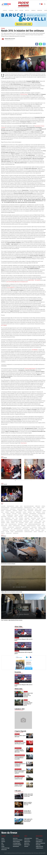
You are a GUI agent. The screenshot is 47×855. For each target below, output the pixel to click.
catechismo (21, 519)
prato (29, 519)
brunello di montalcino (19, 531)
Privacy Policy (38, 844)
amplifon (38, 507)
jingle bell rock (15, 533)
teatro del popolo (20, 530)
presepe (38, 518)
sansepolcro (23, 525)
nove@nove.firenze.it (39, 848)
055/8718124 (31, 280)
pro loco (36, 521)
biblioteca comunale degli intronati (35, 524)
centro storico (33, 518)
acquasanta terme (26, 527)
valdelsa (7, 522)
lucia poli (7, 531)
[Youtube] (42, 4)
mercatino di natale (41, 528)
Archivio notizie (4, 849)
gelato (41, 516)
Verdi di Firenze (23, 94)
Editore (37, 838)
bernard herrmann (38, 510)
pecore (33, 519)
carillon (12, 531)
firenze (43, 507)
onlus (34, 507)
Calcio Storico (15, 838)
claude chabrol (18, 512)
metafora (37, 519)
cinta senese (21, 522)
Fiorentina (39, 10)
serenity (38, 525)
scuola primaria (12, 530)
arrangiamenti (8, 510)
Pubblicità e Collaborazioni (40, 843)
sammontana (36, 516)
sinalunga (31, 528)
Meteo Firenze (26, 843)
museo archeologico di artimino (16, 521)
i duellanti (7, 512)
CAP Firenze (26, 846)
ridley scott (12, 512)
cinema (25, 510)
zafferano (12, 522)
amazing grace (9, 533)
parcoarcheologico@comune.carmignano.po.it (17, 281)
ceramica (31, 522)
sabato (43, 530)
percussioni (8, 513)
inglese (40, 509)
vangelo (17, 506)
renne (17, 518)
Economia (11, 10)
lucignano (4, 527)
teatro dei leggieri (37, 522)
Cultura (21, 10)
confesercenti (25, 513)
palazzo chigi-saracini (12, 524)
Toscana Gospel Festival (30, 368)
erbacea (10, 525)
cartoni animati (13, 509)
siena (6, 524)
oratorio (32, 530)
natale (4, 515)
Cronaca (5, 10)
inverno (31, 521)
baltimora (43, 525)
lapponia (39, 527)
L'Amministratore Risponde (17, 839)
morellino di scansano (28, 531)
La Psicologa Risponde (16, 843)
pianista (2, 510)
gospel (26, 519)
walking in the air (30, 509)
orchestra (24, 512)
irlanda (25, 516)
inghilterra (30, 516)
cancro (4, 513)
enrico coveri (14, 513)
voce (34, 512)
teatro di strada (27, 515)
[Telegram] (44, 44)
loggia (40, 521)
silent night (20, 516)
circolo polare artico (17, 528)
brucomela (21, 518)
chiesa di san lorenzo (8, 519)
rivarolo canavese (35, 515)
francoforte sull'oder (41, 513)
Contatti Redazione (39, 839)
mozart (15, 516)
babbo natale (37, 506)
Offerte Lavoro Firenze (28, 838)
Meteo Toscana (27, 844)
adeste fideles (3, 516)
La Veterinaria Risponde (17, 844)
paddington (38, 512)
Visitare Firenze (27, 839)
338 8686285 (34, 349)
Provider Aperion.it (39, 841)
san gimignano (26, 521)
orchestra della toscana (21, 509)
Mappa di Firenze (27, 841)
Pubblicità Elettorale (39, 846)
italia (2, 518)
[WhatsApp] (40, 44)
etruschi (7, 521)
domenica (16, 515)
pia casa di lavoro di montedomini (17, 507)
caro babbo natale (10, 515)
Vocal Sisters (24, 443)
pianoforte (30, 512)
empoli (21, 506)
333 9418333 (37, 280)
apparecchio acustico (28, 507)
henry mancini (30, 510)
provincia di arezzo (16, 525)
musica (36, 509)
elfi (11, 528)
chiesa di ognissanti (10, 506)
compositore (15, 510)
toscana (43, 512)
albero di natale (25, 528)
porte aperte (38, 530)
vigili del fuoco (26, 530)
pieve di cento (40, 531)
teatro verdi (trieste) (4, 509)
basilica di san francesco (31, 525)
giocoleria (21, 515)
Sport (16, 10)
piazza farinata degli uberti (29, 506)
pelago (41, 515)
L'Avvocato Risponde (16, 841)
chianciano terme (11, 527)
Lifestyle (27, 10)
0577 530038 (4, 325)
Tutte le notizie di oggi (5, 848)
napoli (44, 527)
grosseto (35, 531)
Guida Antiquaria (16, 846)
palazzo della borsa (32, 513)
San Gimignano (10, 287)
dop (16, 522)
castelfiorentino (7, 518)
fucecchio (15, 519)
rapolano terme (5, 530)
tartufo (26, 522)
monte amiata (34, 527)
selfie (36, 528)
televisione (20, 510)
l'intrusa (2, 531)
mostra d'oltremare (6, 528)
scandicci (19, 513)
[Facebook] (40, 4)
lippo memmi (20, 524)
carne (13, 518)
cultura (25, 524)
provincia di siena (19, 527)
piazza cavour (27, 518)
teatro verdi (3, 506)
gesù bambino (10, 516)
